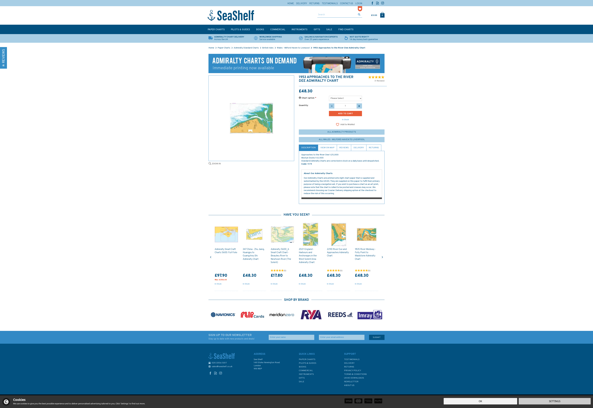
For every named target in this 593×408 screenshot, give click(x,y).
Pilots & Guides (307, 363)
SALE (301, 381)
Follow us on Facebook (372, 3)
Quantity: (303, 105)
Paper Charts (307, 359)
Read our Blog (377, 3)
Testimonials (352, 359)
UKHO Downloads (354, 378)
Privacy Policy (352, 370)
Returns (374, 147)
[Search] (359, 15)
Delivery (358, 147)
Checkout (382, 14)
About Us (349, 385)
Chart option (308, 98)
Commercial (306, 370)
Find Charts (345, 29)
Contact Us (346, 3)
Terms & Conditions (355, 374)
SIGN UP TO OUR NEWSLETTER (231, 336)
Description (308, 147)
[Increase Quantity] (359, 106)
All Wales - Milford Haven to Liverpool (342, 139)
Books (302, 367)
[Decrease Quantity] (331, 106)
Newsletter (351, 381)
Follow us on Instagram (383, 3)
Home (290, 3)
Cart (371, 14)
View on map (327, 147)
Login (358, 3)
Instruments (306, 374)
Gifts (302, 378)
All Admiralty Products (341, 132)
